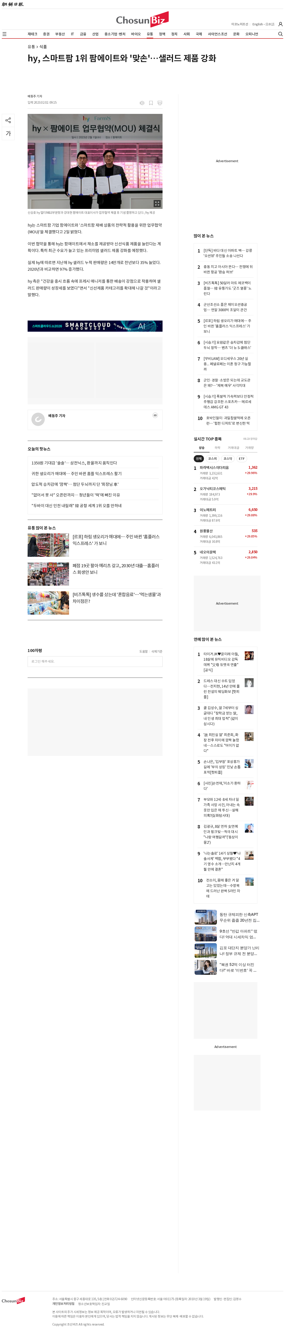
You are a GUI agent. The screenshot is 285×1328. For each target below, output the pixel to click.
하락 (217, 448)
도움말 (143, 652)
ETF (242, 459)
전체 (199, 459)
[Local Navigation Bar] (4, 34)
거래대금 (233, 448)
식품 (43, 46)
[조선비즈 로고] (142, 19)
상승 (202, 448)
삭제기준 (157, 652)
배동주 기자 (35, 96)
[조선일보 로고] (13, 4)
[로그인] (280, 24)
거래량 (249, 448)
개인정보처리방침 (63, 1304)
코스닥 (228, 459)
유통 (31, 46)
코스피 (212, 459)
